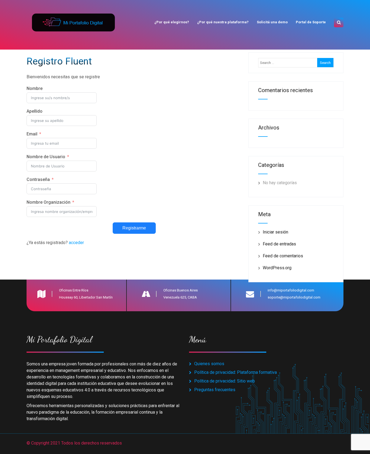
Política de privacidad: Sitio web (224, 381)
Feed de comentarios (283, 255)
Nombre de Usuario (46, 156)
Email (32, 134)
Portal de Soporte (311, 22)
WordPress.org (277, 267)
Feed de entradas (279, 244)
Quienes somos (209, 363)
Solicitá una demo (272, 22)
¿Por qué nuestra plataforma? (223, 22)
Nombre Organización (48, 202)
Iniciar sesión (275, 232)
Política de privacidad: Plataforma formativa (235, 372)
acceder (76, 242)
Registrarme (134, 228)
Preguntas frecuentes (214, 389)
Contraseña (38, 179)
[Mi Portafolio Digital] (73, 16)
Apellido (35, 111)
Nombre (35, 88)
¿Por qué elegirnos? (171, 22)
